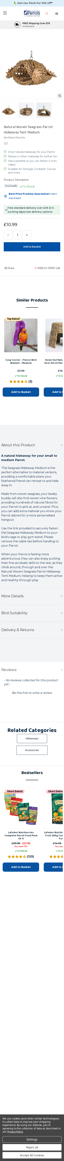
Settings (32, 1139)
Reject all (32, 1147)
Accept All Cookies (32, 1155)
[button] (32, 692)
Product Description (16, 179)
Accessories (32, 750)
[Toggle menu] (5, 13)
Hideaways (32, 738)
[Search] (47, 14)
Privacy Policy (15, 1131)
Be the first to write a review (32, 693)
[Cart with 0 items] (56, 14)
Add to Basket (21, 392)
